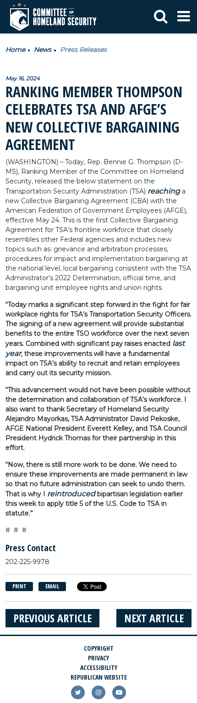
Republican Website (99, 677)
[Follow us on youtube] (119, 692)
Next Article (154, 618)
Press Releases (83, 49)
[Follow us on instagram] (98, 692)
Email (52, 586)
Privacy (98, 657)
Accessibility (98, 667)
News (42, 49)
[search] (161, 17)
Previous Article (52, 618)
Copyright (99, 648)
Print (19, 586)
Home (15, 49)
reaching (164, 191)
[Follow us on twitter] (78, 692)
